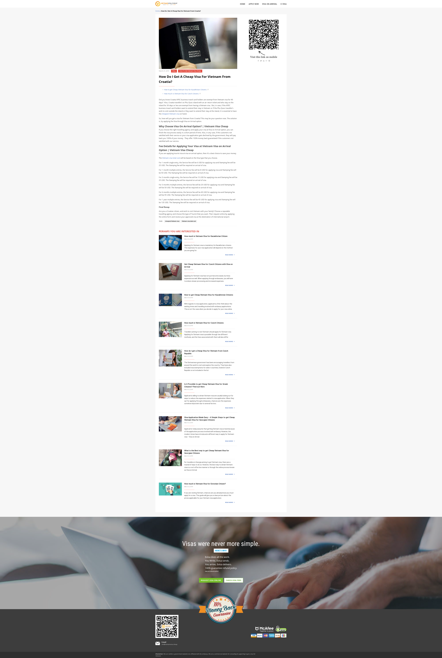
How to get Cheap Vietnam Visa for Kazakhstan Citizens (185, 90)
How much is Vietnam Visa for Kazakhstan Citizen (205, 236)
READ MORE (229, 255)
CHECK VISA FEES (233, 580)
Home (157, 11)
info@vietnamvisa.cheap (169, 644)
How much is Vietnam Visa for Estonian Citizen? (205, 484)
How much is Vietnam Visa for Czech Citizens (181, 94)
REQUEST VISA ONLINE (211, 580)
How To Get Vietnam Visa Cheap (190, 71)
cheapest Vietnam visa (170, 114)
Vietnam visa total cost (171, 158)
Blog (173, 71)
